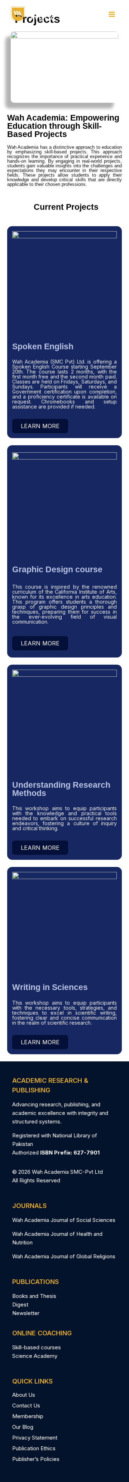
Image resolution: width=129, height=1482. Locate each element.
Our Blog (22, 1426)
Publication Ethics (34, 1448)
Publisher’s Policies (35, 1459)
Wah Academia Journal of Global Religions (63, 1256)
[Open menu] (111, 14)
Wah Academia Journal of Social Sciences (63, 1220)
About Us (23, 1394)
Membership (27, 1416)
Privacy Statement (34, 1437)
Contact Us (26, 1405)
